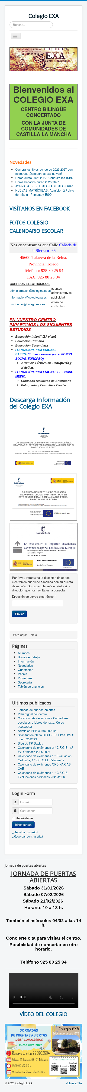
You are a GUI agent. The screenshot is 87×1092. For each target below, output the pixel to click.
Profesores (25, 678)
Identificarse (23, 824)
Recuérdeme (24, 818)
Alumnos (24, 653)
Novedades (25, 665)
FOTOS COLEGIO (29, 222)
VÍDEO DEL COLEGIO (43, 1013)
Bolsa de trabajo (29, 657)
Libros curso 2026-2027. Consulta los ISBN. (44, 177)
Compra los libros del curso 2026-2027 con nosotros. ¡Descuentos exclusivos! (44, 171)
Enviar (19, 613)
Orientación (25, 669)
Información (26, 661)
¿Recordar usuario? (25, 832)
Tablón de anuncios (31, 686)
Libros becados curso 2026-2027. (37, 182)
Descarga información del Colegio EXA (40, 402)
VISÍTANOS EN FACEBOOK (40, 208)
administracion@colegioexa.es (30, 290)
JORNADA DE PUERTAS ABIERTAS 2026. (44, 186)
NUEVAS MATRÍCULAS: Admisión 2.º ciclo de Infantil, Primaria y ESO (44, 192)
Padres (22, 674)
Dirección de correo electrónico (34, 596)
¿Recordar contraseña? (27, 836)
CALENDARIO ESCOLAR (36, 230)
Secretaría (25, 682)
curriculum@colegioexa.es (27, 304)
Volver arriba (74, 1083)
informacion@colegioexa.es (28, 297)
